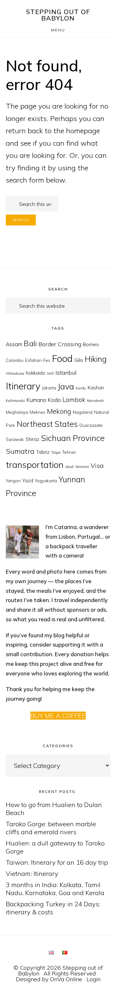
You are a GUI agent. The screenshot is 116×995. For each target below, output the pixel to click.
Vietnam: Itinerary (32, 873)
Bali (30, 343)
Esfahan (33, 360)
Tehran (69, 452)
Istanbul (66, 372)
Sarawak (15, 439)
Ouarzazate (91, 425)
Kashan (96, 388)
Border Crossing (59, 344)
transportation (34, 464)
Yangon (13, 480)
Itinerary (23, 386)
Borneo (91, 344)
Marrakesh (95, 400)
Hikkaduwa (15, 373)
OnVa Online (66, 979)
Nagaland (82, 412)
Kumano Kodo (43, 399)
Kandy (81, 388)
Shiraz (32, 439)
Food (62, 358)
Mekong (59, 411)
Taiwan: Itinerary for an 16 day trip (57, 862)
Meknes (37, 412)
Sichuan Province (73, 438)
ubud (69, 466)
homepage (83, 130)
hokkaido (35, 373)
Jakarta (49, 387)
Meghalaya (17, 412)
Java (66, 386)
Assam (14, 344)
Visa (97, 465)
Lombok (74, 400)
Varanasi (82, 466)
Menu (58, 30)
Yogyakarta (46, 480)
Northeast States (47, 424)
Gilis (78, 360)
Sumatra (20, 451)
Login (93, 979)
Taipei (56, 452)
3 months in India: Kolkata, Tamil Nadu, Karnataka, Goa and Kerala (55, 889)
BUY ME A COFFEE (58, 716)
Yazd (27, 480)
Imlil (50, 373)
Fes (46, 360)
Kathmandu (15, 400)
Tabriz (43, 452)
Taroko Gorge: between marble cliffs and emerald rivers (51, 828)
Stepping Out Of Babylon (58, 15)
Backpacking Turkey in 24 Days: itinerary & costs (53, 908)
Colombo (15, 360)
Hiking (96, 359)
